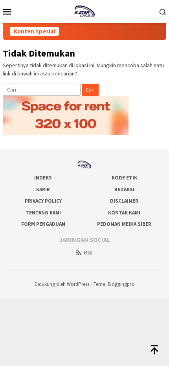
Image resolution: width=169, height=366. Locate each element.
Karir (43, 189)
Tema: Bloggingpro (114, 284)
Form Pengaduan (43, 224)
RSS (88, 252)
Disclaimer (124, 201)
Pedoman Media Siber (124, 224)
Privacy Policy (43, 201)
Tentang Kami (43, 212)
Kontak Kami (124, 212)
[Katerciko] (84, 10)
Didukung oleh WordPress (62, 284)
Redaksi (124, 189)
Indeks (43, 177)
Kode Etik (124, 177)
